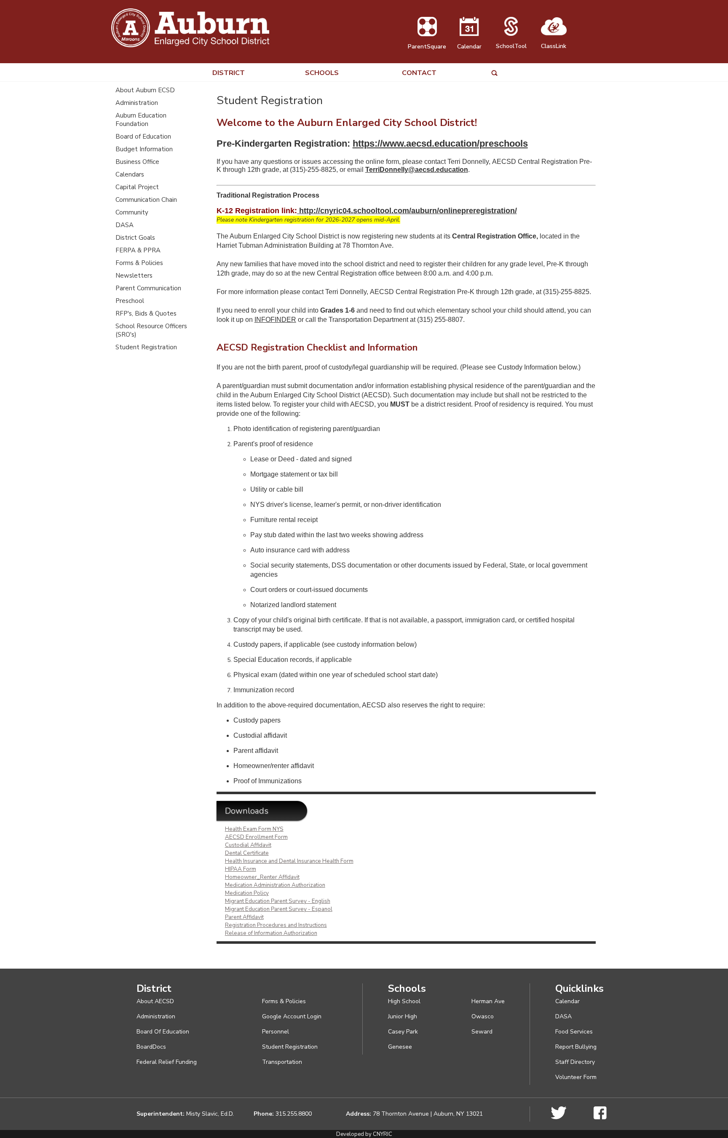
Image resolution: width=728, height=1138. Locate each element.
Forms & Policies (139, 263)
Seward (481, 1032)
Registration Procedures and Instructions (276, 925)
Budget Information (144, 149)
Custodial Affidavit (248, 845)
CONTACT (419, 73)
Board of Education (143, 136)
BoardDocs (151, 1047)
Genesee (400, 1047)
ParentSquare (427, 47)
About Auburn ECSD (145, 90)
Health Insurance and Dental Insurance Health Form (289, 861)
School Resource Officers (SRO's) (151, 330)
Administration (136, 103)
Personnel (275, 1032)
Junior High (402, 1016)
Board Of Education (162, 1032)
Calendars (129, 174)
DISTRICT (228, 73)
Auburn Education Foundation (140, 119)
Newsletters (134, 275)
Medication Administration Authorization (275, 885)
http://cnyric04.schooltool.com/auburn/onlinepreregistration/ (407, 210)
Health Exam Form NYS (254, 829)
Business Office (137, 162)
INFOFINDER (275, 319)
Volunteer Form (576, 1077)
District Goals (135, 237)
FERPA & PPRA (138, 250)
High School (404, 1001)
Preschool (129, 301)
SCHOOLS (322, 73)
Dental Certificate (247, 853)
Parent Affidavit (244, 917)
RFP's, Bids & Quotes (146, 313)
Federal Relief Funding (166, 1062)
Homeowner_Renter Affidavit (262, 877)
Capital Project (137, 187)
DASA (124, 225)
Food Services (574, 1032)
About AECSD (155, 1001)
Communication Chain (146, 199)
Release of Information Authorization (271, 933)
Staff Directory (575, 1062)
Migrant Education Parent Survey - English (277, 901)
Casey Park (403, 1032)
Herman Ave (488, 1001)
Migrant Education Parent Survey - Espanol (278, 909)
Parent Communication (148, 288)
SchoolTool (511, 46)
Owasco (482, 1016)
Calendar (469, 47)
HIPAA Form (240, 869)
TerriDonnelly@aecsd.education (416, 169)
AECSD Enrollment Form (256, 837)
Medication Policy (247, 893)
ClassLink (553, 46)
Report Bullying (576, 1047)
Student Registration (146, 347)
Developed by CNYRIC (364, 1134)
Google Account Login (291, 1016)
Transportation (282, 1062)
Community (131, 212)
